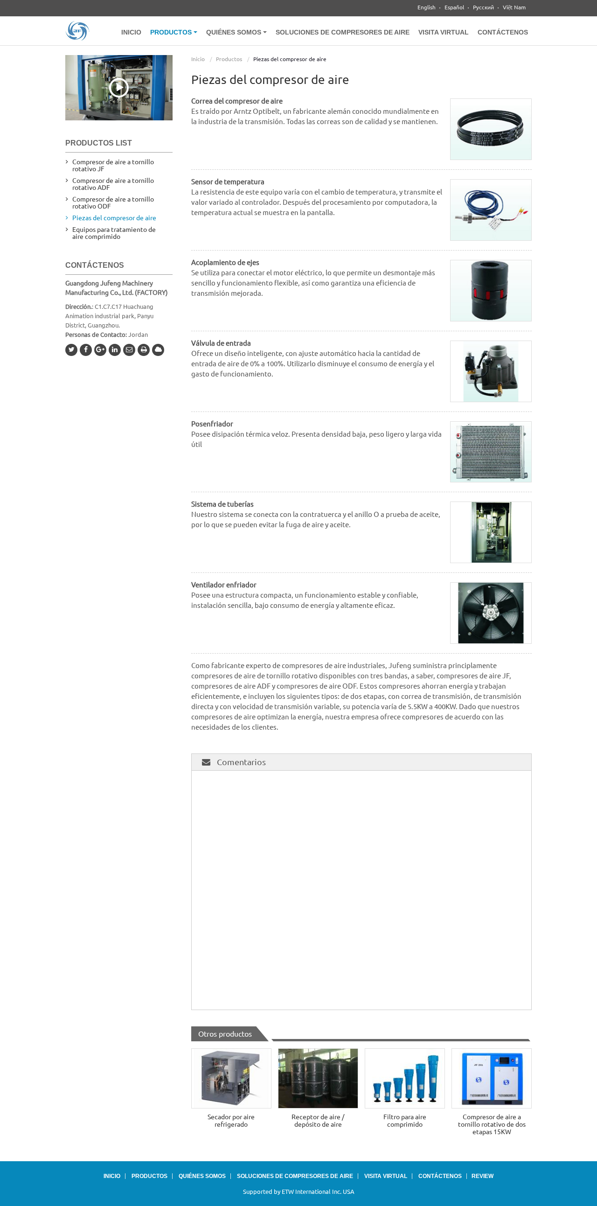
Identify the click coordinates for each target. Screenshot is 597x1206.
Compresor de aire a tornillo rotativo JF (113, 165)
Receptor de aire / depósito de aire (318, 1120)
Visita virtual (443, 32)
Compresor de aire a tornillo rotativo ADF (113, 184)
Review (482, 1176)
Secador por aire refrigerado (231, 1120)
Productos (229, 59)
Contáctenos (503, 32)
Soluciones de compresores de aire (343, 32)
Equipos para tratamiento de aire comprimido (114, 233)
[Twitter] (71, 350)
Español (454, 7)
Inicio (131, 32)
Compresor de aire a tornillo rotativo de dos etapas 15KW (492, 1124)
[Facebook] (86, 350)
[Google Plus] (100, 350)
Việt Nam (514, 7)
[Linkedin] (115, 350)
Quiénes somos (202, 1176)
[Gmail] (129, 350)
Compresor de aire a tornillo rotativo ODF (113, 202)
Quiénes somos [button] (234, 32)
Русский (483, 7)
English (426, 7)
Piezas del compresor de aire (114, 218)
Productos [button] (172, 32)
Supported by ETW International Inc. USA (298, 1191)
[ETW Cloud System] (158, 350)
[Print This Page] (144, 350)
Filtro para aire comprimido (404, 1120)
